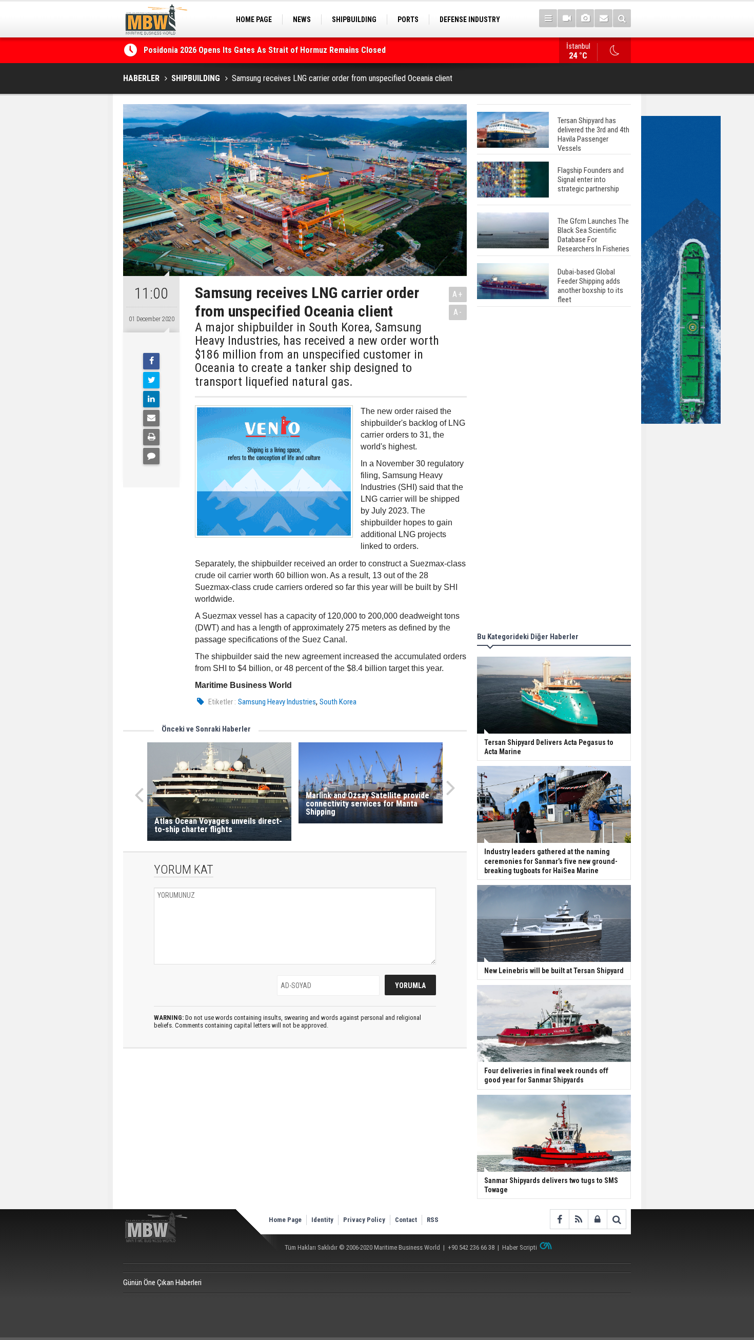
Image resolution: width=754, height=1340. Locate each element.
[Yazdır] (151, 437)
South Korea (338, 701)
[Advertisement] (554, 471)
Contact (406, 1220)
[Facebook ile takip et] (559, 1219)
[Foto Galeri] (585, 18)
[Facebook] (151, 361)
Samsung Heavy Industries (277, 701)
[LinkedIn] (151, 399)
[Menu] (548, 18)
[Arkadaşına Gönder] (151, 418)
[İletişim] (603, 18)
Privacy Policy (364, 1220)
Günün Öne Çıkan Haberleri (162, 1282)
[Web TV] (567, 18)
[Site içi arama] (622, 18)
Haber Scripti (519, 1247)
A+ (457, 294)
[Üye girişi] (597, 1219)
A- (458, 312)
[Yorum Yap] (151, 456)
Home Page (285, 1220)
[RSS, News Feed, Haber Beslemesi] (578, 1219)
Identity (322, 1220)
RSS (433, 1220)
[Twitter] (151, 380)
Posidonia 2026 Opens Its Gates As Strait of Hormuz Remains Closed (266, 50)
